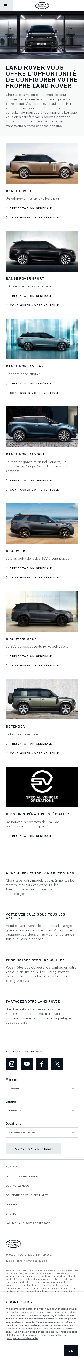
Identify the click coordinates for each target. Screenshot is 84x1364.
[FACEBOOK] (42, 1064)
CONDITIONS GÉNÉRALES (22, 1176)
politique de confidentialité (22, 1338)
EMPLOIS (12, 1167)
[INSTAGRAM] (12, 1064)
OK (71, 1350)
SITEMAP (12, 1213)
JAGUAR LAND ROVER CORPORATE (28, 1223)
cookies (50, 1331)
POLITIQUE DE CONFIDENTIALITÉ (27, 1195)
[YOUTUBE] (27, 1064)
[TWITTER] (57, 1064)
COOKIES (12, 1204)
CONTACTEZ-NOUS (18, 1185)
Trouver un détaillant (33, 1148)
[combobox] (42, 1089)
